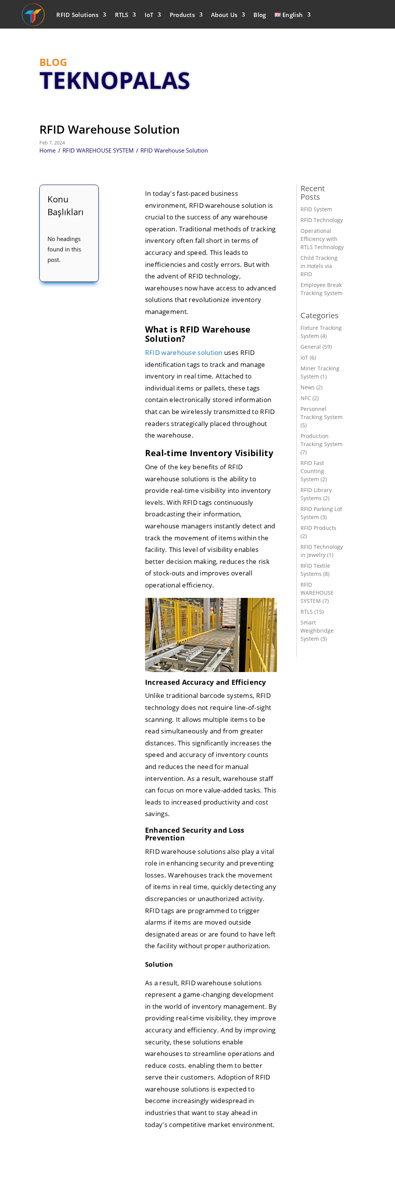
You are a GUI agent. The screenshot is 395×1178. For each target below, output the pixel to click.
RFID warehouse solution (184, 352)
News (307, 387)
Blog (259, 15)
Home (47, 150)
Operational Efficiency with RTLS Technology (322, 239)
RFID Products (318, 527)
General (310, 346)
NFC (305, 398)
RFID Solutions (77, 15)
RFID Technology (321, 220)
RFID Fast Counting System (312, 471)
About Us (224, 15)
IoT (149, 15)
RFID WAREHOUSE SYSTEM (98, 150)
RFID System (316, 209)
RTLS (121, 15)
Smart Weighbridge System (317, 630)
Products (182, 15)
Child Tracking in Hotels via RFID (319, 266)
